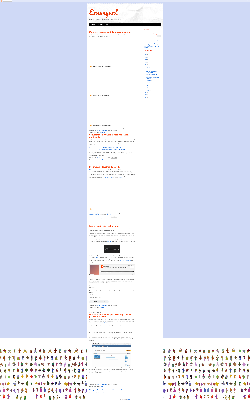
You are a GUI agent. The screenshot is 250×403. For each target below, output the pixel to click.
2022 (146, 52)
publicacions (154, 45)
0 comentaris (104, 130)
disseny (158, 41)
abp (144, 39)
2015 (146, 64)
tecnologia (149, 46)
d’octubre (148, 82)
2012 (146, 94)
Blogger (129, 399)
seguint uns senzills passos (125, 260)
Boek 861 (128, 128)
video (101, 218)
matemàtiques (157, 43)
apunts (156, 39)
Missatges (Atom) (100, 392)
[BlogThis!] (112, 130)
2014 (146, 66)
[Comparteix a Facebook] (115, 130)
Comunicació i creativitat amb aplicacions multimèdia (109, 135)
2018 (146, 59)
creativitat (102, 132)
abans (96, 262)
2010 (146, 97)
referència (158, 45)
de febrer (148, 90)
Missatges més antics (128, 390)
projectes (149, 45)
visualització (158, 46)
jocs (150, 43)
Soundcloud (96, 257)
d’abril (147, 87)
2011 (146, 95)
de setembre (148, 83)
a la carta (121, 177)
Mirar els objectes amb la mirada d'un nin (110, 32)
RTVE (90, 169)
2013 (146, 92)
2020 (146, 56)
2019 (146, 57)
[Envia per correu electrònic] (111, 130)
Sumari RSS (146, 31)
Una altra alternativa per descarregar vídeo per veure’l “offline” (110, 315)
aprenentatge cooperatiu (149, 39)
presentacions (151, 44)
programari (146, 45)
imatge (159, 42)
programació (158, 44)
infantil (148, 43)
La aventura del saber (107, 177)
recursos (102, 176)
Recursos (92, 24)
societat (145, 46)
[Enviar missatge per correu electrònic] (109, 130)
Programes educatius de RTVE (104, 166)
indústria (145, 43)
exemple (109, 241)
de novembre (148, 80)
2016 (146, 62)
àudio (159, 39)
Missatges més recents (96, 390)
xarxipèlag (146, 47)
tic (152, 46)
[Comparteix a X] (114, 130)
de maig (147, 85)
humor (154, 42)
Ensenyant (103, 12)
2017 (146, 61)
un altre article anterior (104, 322)
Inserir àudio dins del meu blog (105, 226)
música (102, 307)
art (157, 39)
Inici (107, 24)
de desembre (148, 67)
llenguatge (153, 43)
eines (144, 42)
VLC (117, 371)
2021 (146, 54)
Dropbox (123, 239)
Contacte (100, 24)
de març (147, 88)
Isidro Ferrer (113, 213)
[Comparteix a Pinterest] (116, 130)
